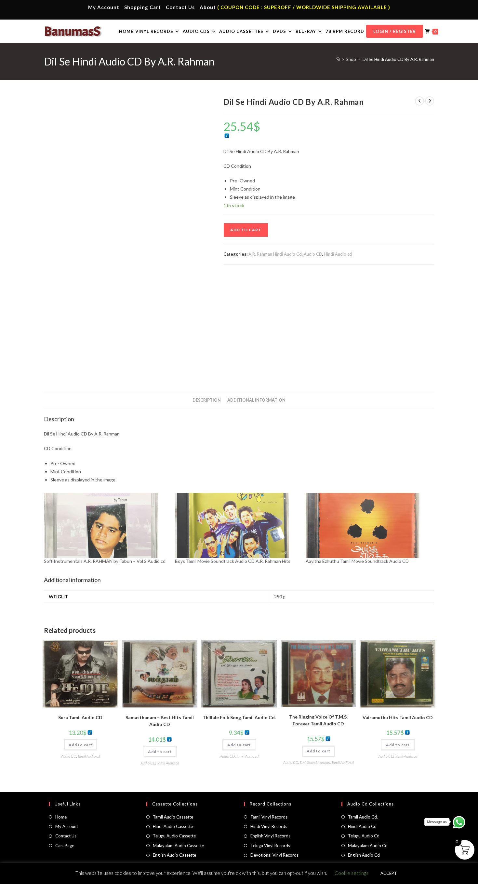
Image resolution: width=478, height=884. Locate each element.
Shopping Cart (142, 7)
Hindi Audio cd (338, 254)
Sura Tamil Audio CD (80, 717)
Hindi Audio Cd (362, 826)
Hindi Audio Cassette (173, 826)
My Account (103, 7)
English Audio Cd (364, 855)
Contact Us (180, 7)
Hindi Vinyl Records (268, 826)
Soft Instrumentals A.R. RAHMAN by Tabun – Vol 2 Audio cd (105, 561)
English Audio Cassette (174, 855)
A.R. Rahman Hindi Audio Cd (275, 254)
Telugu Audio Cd (363, 835)
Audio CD (313, 254)
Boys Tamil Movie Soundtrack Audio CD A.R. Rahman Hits (232, 561)
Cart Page (64, 845)
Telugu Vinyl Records (270, 845)
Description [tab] (207, 400)
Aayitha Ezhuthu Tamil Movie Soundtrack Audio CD (357, 561)
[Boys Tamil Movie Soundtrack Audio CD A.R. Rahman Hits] (237, 525)
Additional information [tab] (256, 400)
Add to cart (245, 229)
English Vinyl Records (270, 835)
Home (61, 817)
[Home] (338, 59)
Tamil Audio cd (88, 756)
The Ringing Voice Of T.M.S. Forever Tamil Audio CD (318, 720)
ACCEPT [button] (388, 873)
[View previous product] (419, 101)
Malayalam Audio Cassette (178, 845)
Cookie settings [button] (351, 873)
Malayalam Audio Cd (368, 845)
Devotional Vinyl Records (274, 855)
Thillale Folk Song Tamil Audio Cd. (239, 717)
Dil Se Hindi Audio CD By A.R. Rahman (398, 59)
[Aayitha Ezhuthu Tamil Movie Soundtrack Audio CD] (368, 525)
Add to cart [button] (80, 744)
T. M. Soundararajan (314, 762)
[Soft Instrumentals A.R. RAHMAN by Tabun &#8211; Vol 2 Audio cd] (106, 525)
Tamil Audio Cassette (173, 817)
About (208, 7)
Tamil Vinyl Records (268, 817)
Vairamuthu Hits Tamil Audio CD (398, 717)
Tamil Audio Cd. (363, 817)
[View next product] (429, 101)
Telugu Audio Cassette (174, 835)
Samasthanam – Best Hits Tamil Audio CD (160, 721)
